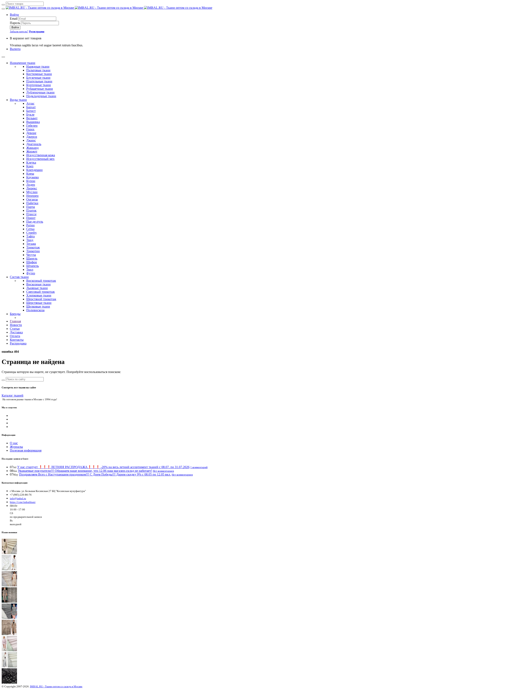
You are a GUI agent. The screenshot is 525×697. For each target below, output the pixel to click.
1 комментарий (199, 467)
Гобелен (32, 125)
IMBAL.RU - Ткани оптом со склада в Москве (56, 686)
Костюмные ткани (39, 74)
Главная (15, 321)
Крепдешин (34, 170)
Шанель (31, 258)
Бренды (15, 314)
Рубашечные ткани (39, 88)
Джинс (31, 140)
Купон (30, 181)
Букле (30, 114)
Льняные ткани (37, 288)
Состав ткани (19, 277)
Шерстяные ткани (38, 303)
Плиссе (31, 214)
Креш (30, 173)
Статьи (15, 328)
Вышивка (33, 122)
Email (13, 18)
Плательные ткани (39, 81)
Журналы (16, 446)
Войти (14, 14)
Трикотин (33, 251)
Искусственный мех (40, 159)
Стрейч (31, 232)
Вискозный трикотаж (41, 280)
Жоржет (31, 151)
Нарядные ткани (37, 66)
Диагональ (33, 144)
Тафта (30, 236)
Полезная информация (25, 450)
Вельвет (32, 118)
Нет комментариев (163, 470)
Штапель (32, 266)
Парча (30, 207)
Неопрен (32, 195)
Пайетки (32, 203)
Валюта (15, 49)
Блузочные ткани (38, 77)
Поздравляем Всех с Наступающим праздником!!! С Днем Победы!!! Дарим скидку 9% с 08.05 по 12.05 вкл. (95, 474)
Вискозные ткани (38, 284)
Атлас (30, 103)
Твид (29, 240)
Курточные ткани (38, 85)
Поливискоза (35, 310)
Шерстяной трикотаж (41, 299)
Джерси (31, 136)
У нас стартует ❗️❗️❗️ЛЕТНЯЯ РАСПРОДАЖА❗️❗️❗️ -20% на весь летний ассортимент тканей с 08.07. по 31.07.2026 (103, 467)
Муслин (32, 192)
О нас (14, 443)
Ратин (30, 225)
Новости (16, 325)
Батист (31, 111)
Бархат (31, 107)
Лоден (30, 184)
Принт (30, 218)
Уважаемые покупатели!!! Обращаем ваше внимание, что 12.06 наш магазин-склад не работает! (85, 470)
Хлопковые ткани (38, 295)
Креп (29, 166)
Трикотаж (33, 247)
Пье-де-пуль (34, 221)
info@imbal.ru (18, 498)
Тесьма (31, 243)
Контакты (17, 339)
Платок (31, 210)
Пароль (15, 23)
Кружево (32, 177)
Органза (32, 199)
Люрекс (31, 188)
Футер (30, 273)
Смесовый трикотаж (40, 291)
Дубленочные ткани (40, 92)
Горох (30, 129)
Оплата (15, 336)
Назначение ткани (22, 63)
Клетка (31, 162)
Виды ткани (18, 100)
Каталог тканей (12, 395)
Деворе (31, 133)
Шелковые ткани (38, 306)
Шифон (31, 262)
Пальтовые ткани (38, 70)
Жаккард (32, 147)
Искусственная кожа (40, 155)
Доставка (16, 332)
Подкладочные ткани (41, 96)
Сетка (30, 229)
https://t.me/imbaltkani (22, 502)
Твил (29, 269)
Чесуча (31, 255)
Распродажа (18, 343)
